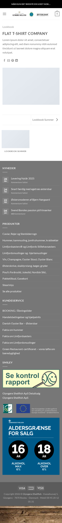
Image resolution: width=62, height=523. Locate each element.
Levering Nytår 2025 (22, 178)
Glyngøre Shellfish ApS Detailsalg (21, 393)
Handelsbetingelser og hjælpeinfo (21, 317)
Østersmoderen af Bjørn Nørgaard (30, 199)
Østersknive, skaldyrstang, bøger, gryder (25, 265)
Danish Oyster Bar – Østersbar (20, 323)
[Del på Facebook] (4, 60)
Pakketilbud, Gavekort (15, 278)
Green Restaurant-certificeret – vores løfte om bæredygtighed (28, 351)
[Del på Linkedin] (16, 60)
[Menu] (4, 14)
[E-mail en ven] (8, 60)
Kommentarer (18, 214)
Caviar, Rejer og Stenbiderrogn (19, 233)
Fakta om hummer (12, 329)
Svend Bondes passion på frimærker (31, 210)
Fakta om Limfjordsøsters (16, 336)
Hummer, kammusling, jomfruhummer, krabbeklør (30, 240)
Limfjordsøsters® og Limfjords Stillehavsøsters (29, 246)
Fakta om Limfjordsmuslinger (19, 342)
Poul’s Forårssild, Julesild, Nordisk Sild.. (24, 272)
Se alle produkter (12, 291)
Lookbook (8, 26)
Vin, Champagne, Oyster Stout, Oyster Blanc (27, 259)
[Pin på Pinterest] (12, 60)
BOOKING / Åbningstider (17, 310)
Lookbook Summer (43, 119)
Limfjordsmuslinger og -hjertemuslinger (24, 253)
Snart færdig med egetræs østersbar (31, 188)
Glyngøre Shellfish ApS (15, 397)
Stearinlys (8, 284)
